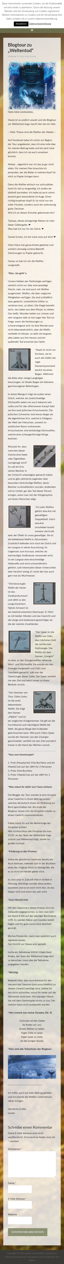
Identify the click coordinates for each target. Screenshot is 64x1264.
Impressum (50, 1253)
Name (12, 1183)
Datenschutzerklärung (15, 1257)
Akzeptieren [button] (21, 24)
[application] (32, 86)
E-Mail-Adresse (17, 1199)
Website (12, 1214)
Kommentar (15, 1149)
